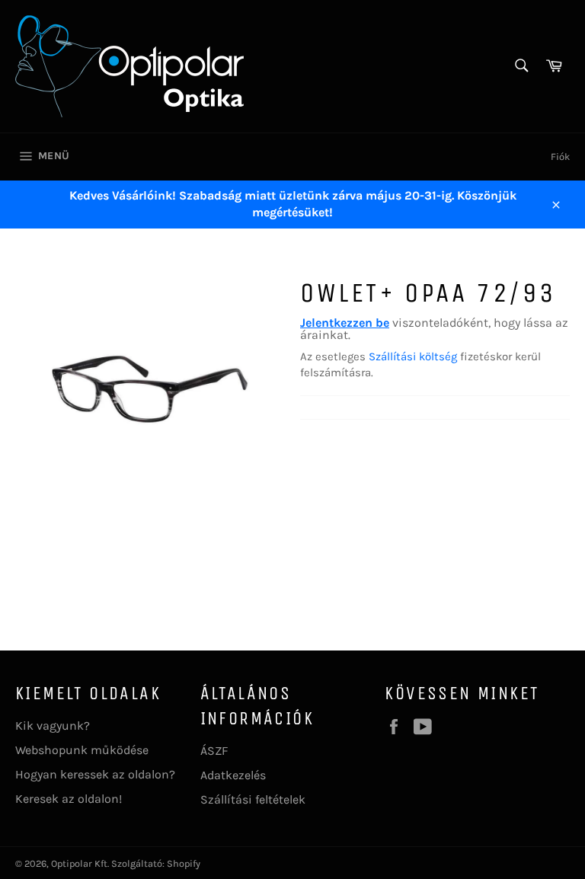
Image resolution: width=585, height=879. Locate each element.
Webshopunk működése (82, 750)
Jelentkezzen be (344, 322)
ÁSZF (214, 750)
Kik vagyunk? (52, 725)
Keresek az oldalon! (68, 798)
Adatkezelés (233, 775)
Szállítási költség (413, 356)
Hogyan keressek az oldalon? (95, 774)
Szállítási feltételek (252, 799)
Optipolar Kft (79, 863)
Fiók (560, 156)
